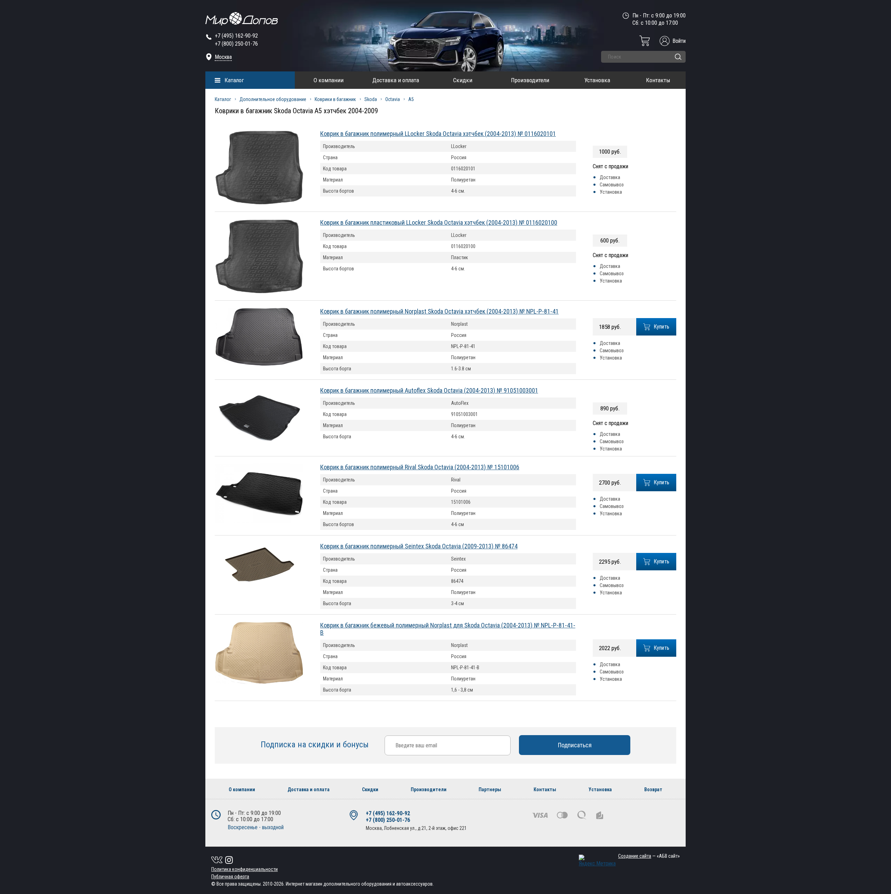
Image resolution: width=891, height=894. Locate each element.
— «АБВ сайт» (649, 856)
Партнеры (490, 789)
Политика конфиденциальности (244, 869)
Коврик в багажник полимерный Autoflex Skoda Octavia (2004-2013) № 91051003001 (429, 390)
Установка (597, 80)
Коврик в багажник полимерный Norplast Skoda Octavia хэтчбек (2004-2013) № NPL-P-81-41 (439, 311)
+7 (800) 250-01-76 (236, 43)
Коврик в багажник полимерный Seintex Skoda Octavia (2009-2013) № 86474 (419, 546)
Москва (223, 57)
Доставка (610, 177)
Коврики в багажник (335, 99)
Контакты (658, 80)
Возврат (653, 789)
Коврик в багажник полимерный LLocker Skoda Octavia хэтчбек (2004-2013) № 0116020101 (438, 133)
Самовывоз (612, 184)
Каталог (234, 80)
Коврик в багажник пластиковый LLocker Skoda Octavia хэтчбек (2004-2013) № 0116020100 (438, 222)
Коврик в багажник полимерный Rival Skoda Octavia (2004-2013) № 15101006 (419, 467)
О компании (329, 80)
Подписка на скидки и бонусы (316, 744)
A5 (411, 99)
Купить (662, 326)
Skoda (370, 99)
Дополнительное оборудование (272, 99)
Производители (530, 80)
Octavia (392, 99)
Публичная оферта (230, 876)
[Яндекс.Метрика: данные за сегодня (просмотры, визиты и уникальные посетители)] (597, 861)
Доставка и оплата (395, 80)
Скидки (462, 80)
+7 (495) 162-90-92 (236, 35)
